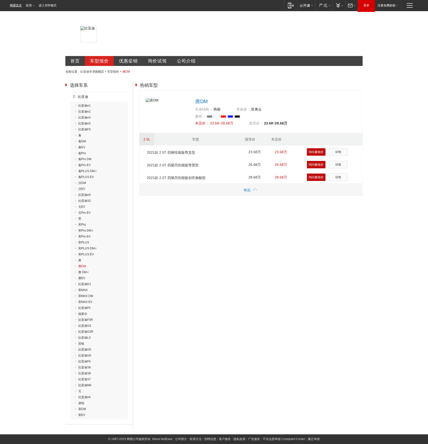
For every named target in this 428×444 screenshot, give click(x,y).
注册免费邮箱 (386, 5)
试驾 (338, 152)
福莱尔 (82, 314)
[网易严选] (324, 5)
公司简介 (181, 439)
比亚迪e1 (84, 105)
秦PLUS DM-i (87, 171)
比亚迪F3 (84, 129)
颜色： (200, 116)
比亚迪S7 (84, 379)
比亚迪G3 (84, 325)
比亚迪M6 (84, 385)
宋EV (81, 415)
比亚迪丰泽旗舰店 (92, 71)
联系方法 (196, 439)
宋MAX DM (85, 296)
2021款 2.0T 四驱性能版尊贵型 (171, 152)
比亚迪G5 (84, 349)
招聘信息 (210, 439)
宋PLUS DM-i (87, 248)
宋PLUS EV (86, 254)
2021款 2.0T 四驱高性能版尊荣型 (173, 165)
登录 (366, 5)
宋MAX (83, 290)
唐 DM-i (83, 272)
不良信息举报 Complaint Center (284, 439)
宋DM (82, 409)
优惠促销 (128, 61)
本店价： (202, 123)
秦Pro (82, 153)
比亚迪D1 (84, 284)
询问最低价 (316, 152)
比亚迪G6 (84, 355)
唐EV (81, 278)
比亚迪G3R (85, 331)
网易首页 (16, 5)
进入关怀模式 (47, 5)
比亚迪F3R (85, 320)
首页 (75, 61)
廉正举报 (314, 439)
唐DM (82, 266)
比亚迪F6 (84, 361)
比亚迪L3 (84, 337)
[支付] (339, 5)
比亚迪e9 (84, 195)
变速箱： (243, 109)
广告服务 (254, 439)
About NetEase (162, 439)
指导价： (256, 123)
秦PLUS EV (86, 177)
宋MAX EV (85, 302)
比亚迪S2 (84, 201)
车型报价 (99, 61)
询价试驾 (157, 61)
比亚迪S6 (84, 367)
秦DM (82, 141)
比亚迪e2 (84, 111)
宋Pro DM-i (85, 230)
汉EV (81, 189)
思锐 (81, 343)
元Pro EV (84, 212)
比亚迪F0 (84, 308)
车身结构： (204, 109)
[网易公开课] (306, 5)
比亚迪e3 (84, 117)
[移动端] (290, 5)
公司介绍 (186, 61)
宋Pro (82, 224)
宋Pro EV (84, 236)
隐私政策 (239, 439)
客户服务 (225, 439)
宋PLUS (83, 242)
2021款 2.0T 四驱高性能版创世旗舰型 (176, 178)
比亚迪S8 (84, 373)
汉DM (82, 183)
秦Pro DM (84, 159)
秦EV (81, 147)
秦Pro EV (84, 165)
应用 (29, 5)
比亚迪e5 (84, 123)
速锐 (81, 403)
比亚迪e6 (84, 397)
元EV (81, 206)
